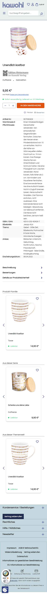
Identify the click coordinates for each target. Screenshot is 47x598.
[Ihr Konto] (32, 4)
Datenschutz (22, 556)
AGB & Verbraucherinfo (28, 548)
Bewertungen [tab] (9, 273)
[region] (23, 44)
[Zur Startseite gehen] (13, 5)
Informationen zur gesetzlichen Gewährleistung (22, 561)
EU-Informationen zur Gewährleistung (23, 565)
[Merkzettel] (28, 4)
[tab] (23, 267)
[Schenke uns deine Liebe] (23, 382)
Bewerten (40, 113)
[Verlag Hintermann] (16, 73)
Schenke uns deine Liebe (18, 405)
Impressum (11, 548)
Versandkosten (12, 580)
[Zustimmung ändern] (5, 590)
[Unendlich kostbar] (23, 41)
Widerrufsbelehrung (13, 552)
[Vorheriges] (3, 325)
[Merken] (37, 298)
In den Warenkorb (30, 105)
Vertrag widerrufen (13, 516)
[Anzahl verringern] (5, 105)
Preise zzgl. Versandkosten (19, 94)
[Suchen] (41, 13)
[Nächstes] (43, 325)
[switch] (5, 581)
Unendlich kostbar (16, 334)
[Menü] (4, 13)
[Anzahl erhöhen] (13, 105)
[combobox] (23, 13)
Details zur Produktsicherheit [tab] (16, 278)
